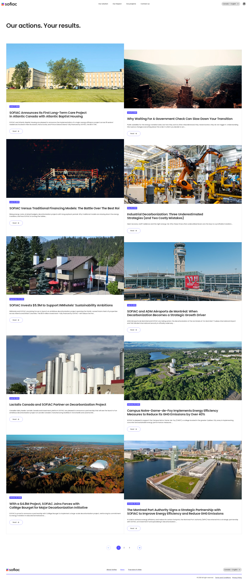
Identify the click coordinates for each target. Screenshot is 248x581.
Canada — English (229, 4)
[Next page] (139, 548)
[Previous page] (108, 548)
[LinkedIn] (244, 4)
